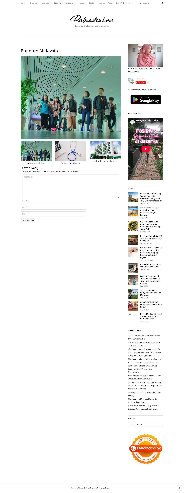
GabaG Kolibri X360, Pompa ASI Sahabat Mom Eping (151, 304)
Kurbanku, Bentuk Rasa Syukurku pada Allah (150, 265)
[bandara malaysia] (71, 97)
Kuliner (131, 3)
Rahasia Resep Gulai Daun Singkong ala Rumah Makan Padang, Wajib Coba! (150, 225)
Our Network (143, 3)
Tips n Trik (120, 3)
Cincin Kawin (133, 375)
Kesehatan (45, 3)
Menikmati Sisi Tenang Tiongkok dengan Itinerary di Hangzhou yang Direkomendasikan (151, 197)
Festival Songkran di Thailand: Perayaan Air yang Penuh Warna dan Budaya (150, 280)
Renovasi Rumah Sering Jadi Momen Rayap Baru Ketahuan (151, 238)
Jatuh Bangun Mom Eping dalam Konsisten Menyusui (150, 292)
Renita (131, 406)
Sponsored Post (105, 3)
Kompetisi (69, 3)
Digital (91, 3)
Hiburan (57, 3)
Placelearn (132, 349)
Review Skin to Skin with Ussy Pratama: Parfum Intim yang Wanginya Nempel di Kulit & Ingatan (151, 253)
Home (23, 3)
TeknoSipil (132, 335)
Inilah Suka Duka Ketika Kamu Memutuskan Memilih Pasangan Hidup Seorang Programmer (144, 352)
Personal (81, 3)
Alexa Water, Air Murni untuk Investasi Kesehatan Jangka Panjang (150, 211)
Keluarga (33, 3)
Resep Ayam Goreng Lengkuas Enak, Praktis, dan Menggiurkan (142, 369)
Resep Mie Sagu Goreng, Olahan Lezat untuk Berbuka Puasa (151, 316)
